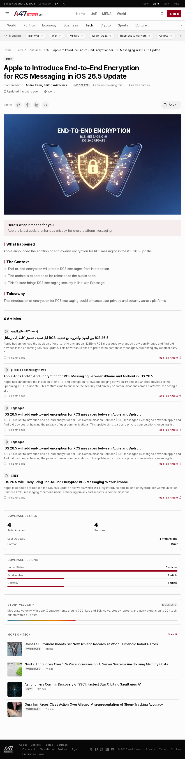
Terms (162, 749)
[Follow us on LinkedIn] (107, 749)
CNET (14, 475)
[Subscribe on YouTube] (112, 749)
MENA (106, 14)
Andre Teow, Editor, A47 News (46, 85)
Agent (75, 749)
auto (176, 3)
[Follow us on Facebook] (96, 749)
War (54, 35)
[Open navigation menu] (7, 13)
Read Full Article (168, 357)
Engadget (17, 408)
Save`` (174, 105)
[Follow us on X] (90, 749)
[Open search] (162, 14)
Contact (35, 744)
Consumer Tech (38, 50)
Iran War (33, 35)
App (41, 754)
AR (64, 3)
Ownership (29, 749)
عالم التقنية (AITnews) (24, 331)
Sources (62, 744)
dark (166, 3)
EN (56, 3)
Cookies (176, 749)
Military (74, 35)
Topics (48, 744)
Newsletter (47, 749)
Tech (89, 25)
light (156, 3)
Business (71, 25)
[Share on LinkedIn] (36, 105)
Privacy (150, 749)
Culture (141, 25)
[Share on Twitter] (18, 105)
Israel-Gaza (100, 35)
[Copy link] (45, 105)
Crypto (105, 25)
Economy (49, 25)
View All (173, 634)
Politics (29, 25)
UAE (94, 14)
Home (80, 14)
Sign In (174, 13)
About (23, 744)
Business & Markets (133, 35)
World (121, 14)
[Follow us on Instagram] (101, 749)
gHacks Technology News (28, 369)
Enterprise (29, 754)
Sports (123, 25)
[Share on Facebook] (27, 105)
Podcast (63, 749)
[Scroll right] (181, 25)
